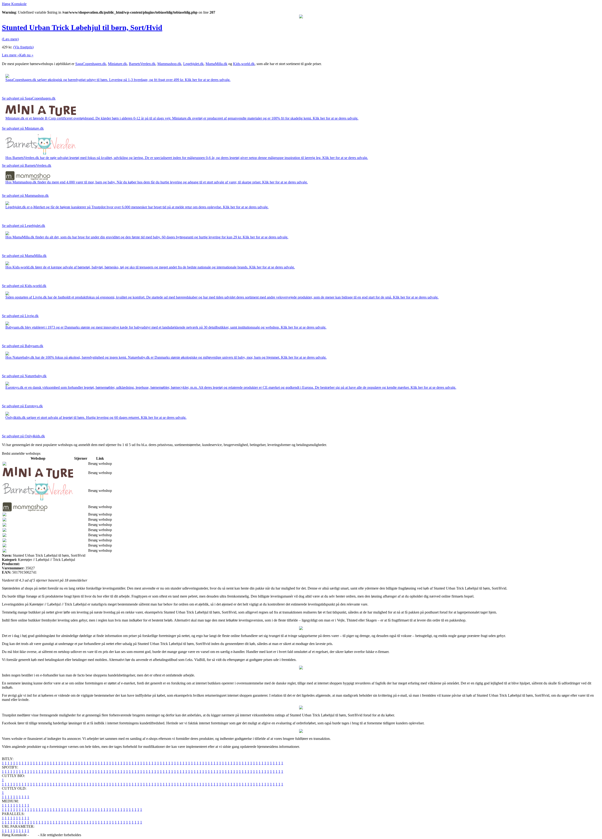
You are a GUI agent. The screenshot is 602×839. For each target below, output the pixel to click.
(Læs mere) (10, 39)
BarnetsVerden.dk (142, 64)
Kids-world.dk (244, 64)
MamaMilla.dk (216, 64)
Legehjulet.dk (193, 64)
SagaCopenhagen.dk (90, 64)
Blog (33, 835)
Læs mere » (10, 55)
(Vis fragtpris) (23, 47)
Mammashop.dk (169, 64)
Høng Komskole (14, 4)
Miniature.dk (117, 64)
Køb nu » (26, 55)
